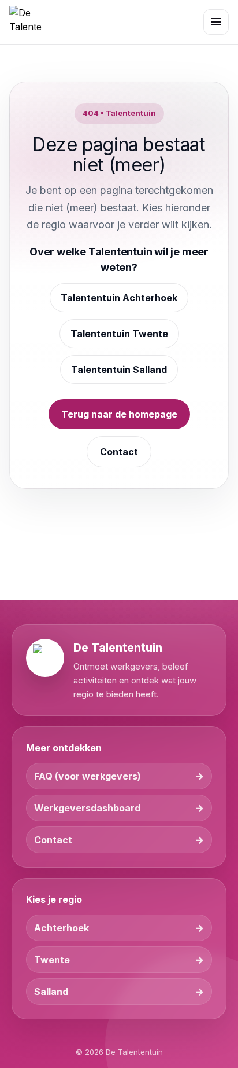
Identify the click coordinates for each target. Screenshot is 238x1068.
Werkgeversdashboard (87, 808)
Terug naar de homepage (119, 414)
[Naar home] (25, 22)
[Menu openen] (216, 22)
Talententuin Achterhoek (119, 297)
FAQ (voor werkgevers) (87, 776)
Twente (52, 959)
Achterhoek (61, 928)
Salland (51, 991)
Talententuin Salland (119, 369)
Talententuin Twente (119, 333)
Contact (119, 452)
